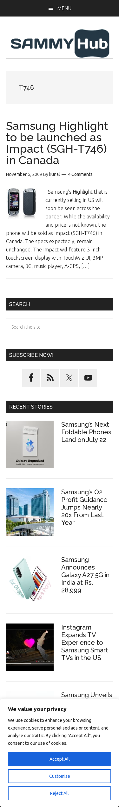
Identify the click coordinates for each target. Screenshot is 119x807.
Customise (59, 776)
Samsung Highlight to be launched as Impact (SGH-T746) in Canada (57, 143)
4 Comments (80, 174)
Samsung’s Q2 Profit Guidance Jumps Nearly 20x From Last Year (84, 507)
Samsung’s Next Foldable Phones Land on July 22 (86, 432)
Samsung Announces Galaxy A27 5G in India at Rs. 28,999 (85, 575)
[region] (59, 752)
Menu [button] (64, 8)
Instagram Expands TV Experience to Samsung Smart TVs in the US (84, 643)
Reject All (59, 793)
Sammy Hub (59, 43)
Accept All (60, 759)
